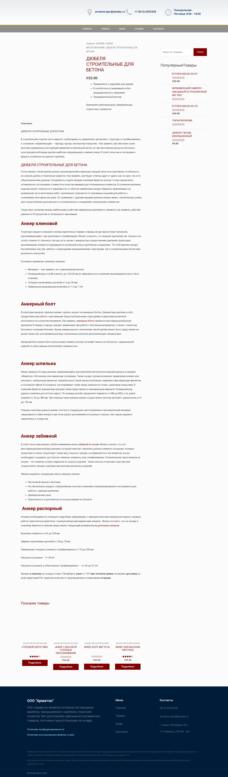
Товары (105, 29)
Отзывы (139, 29)
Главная (87, 29)
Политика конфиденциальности (45, 729)
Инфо (122, 29)
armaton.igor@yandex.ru (110, 11)
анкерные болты (85, 320)
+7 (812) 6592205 (145, 11)
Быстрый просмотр (35, 639)
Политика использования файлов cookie (50, 734)
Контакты (158, 29)
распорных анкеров (108, 525)
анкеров (79, 184)
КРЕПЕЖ (100, 43)
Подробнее (34, 662)
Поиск (200, 52)
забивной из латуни (88, 444)
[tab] (26, 123)
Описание (26, 123)
